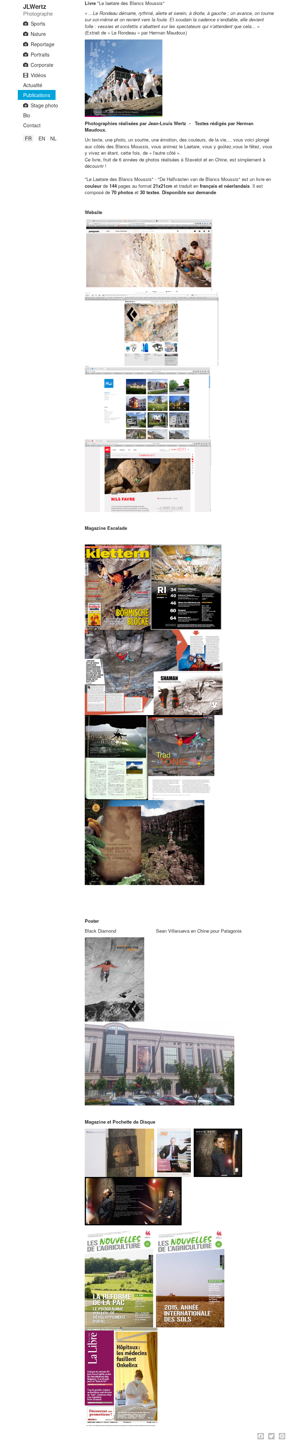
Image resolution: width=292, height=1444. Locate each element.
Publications (36, 94)
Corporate (42, 64)
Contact (32, 125)
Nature (38, 33)
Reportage (42, 44)
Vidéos (38, 75)
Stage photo (44, 105)
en (41, 138)
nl (53, 138)
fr (28, 138)
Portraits (40, 54)
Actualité (32, 85)
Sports (38, 23)
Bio (26, 115)
